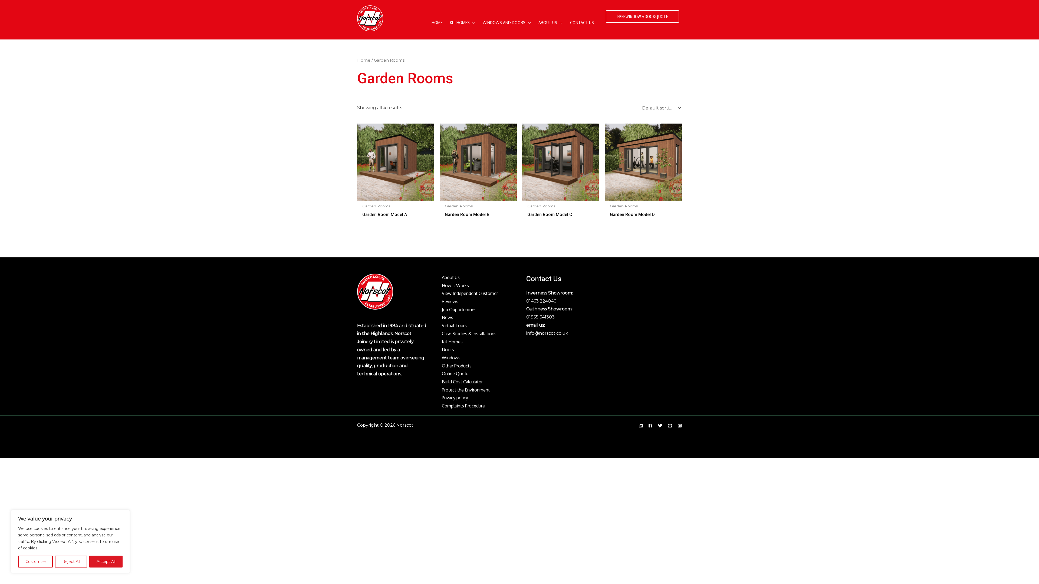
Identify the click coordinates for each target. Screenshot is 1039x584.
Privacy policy (455, 397)
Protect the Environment (466, 390)
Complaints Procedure (463, 406)
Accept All (106, 561)
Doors (448, 349)
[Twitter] (660, 425)
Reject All (71, 561)
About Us (451, 277)
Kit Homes (452, 341)
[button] (472, 22)
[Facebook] (650, 425)
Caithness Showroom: (549, 308)
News (447, 317)
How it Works (455, 285)
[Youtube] (670, 425)
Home (363, 60)
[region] (70, 541)
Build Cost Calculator (462, 381)
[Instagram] (680, 425)
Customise (35, 561)
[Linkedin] (641, 425)
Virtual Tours (454, 325)
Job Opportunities (459, 309)
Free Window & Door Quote (642, 16)
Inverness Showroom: (549, 293)
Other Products (457, 366)
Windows (451, 357)
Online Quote (455, 373)
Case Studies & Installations (469, 333)
